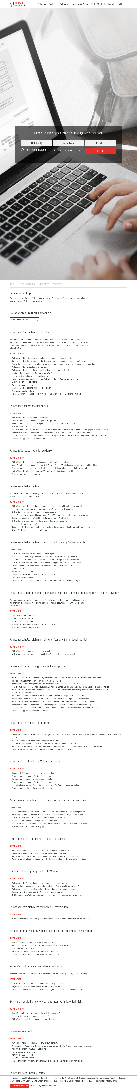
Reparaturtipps (42, 284)
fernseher (57, 284)
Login (121, 4)
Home (12, 284)
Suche (39, 4)
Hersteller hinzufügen (36, 150)
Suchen (99, 151)
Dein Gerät (65, 4)
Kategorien (96, 4)
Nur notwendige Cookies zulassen (43, 1086)
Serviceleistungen (80, 4)
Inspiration (109, 4)
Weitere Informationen (108, 1081)
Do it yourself (51, 4)
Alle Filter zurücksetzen (68, 150)
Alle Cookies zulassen (19, 1086)
